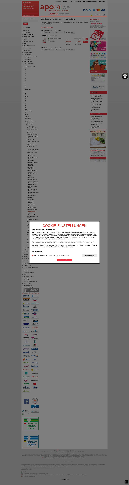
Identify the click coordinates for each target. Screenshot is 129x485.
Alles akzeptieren (64, 260)
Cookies (91, 242)
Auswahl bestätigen (89, 255)
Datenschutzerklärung (71, 242)
